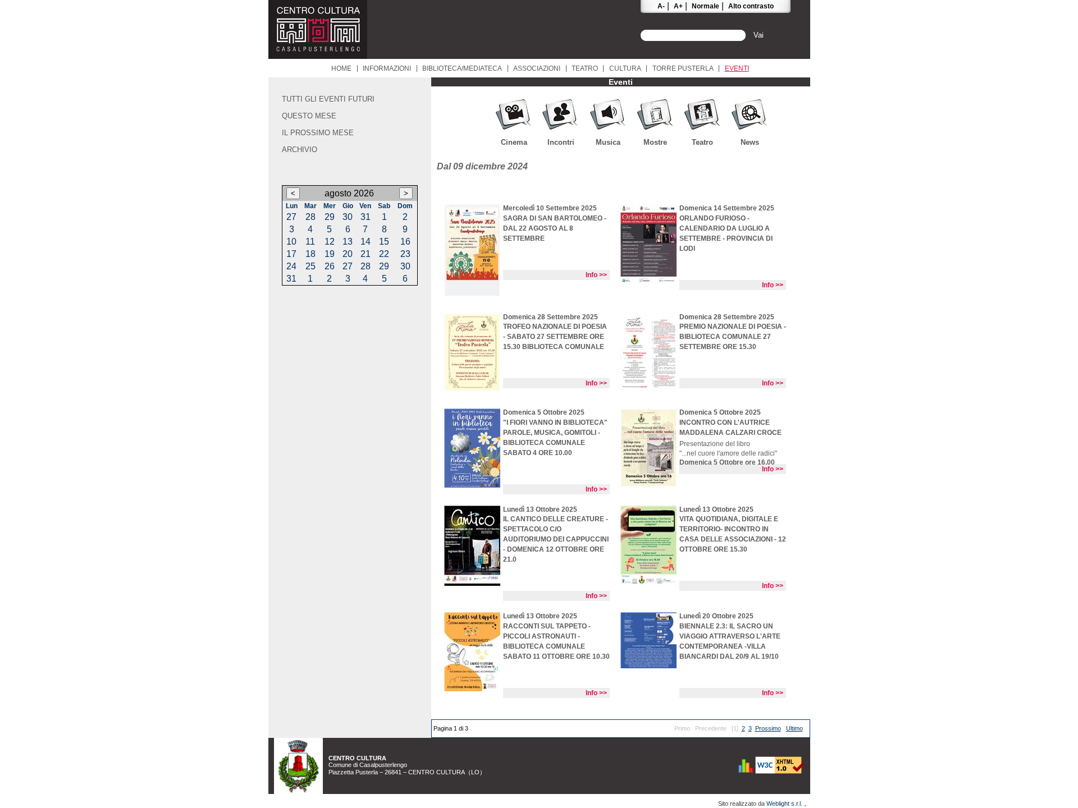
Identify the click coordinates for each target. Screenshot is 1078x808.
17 (291, 254)
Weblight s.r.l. (785, 803)
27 (291, 217)
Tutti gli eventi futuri (328, 99)
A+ (678, 6)
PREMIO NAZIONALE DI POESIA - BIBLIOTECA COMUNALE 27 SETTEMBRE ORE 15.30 (732, 337)
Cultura (625, 68)
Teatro (585, 68)
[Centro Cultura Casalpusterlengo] (317, 56)
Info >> (596, 275)
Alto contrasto (751, 6)
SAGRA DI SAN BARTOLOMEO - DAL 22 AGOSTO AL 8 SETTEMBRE (554, 228)
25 (310, 266)
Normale (705, 6)
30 (347, 217)
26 (330, 266)
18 (310, 254)
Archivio (299, 149)
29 (330, 217)
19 (330, 254)
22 (384, 254)
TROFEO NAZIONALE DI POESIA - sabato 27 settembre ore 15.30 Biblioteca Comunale (555, 337)
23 (405, 254)
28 (310, 217)
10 (291, 241)
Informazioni (387, 68)
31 (365, 217)
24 (291, 266)
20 (347, 254)
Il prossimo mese (318, 132)
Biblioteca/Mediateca (462, 68)
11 (310, 241)
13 (347, 241)
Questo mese (309, 116)
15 (384, 241)
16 (405, 241)
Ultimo (794, 728)
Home (341, 68)
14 (365, 241)
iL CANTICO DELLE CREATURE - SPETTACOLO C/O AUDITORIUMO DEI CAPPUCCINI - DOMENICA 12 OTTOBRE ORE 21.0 (556, 539)
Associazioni (536, 68)
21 (365, 254)
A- (661, 6)
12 (330, 241)
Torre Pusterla (683, 68)
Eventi (737, 68)
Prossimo (768, 728)
